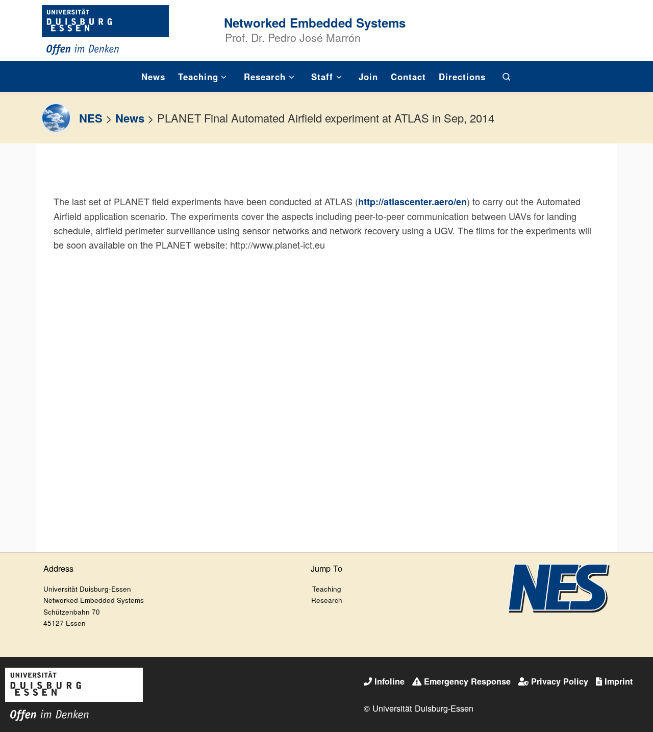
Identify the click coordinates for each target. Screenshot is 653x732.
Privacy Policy (559, 681)
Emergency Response (467, 681)
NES (91, 118)
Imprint (619, 681)
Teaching (326, 589)
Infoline (389, 681)
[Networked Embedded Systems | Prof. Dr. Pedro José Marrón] (105, 28)
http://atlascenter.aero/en (412, 201)
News (129, 118)
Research (326, 600)
